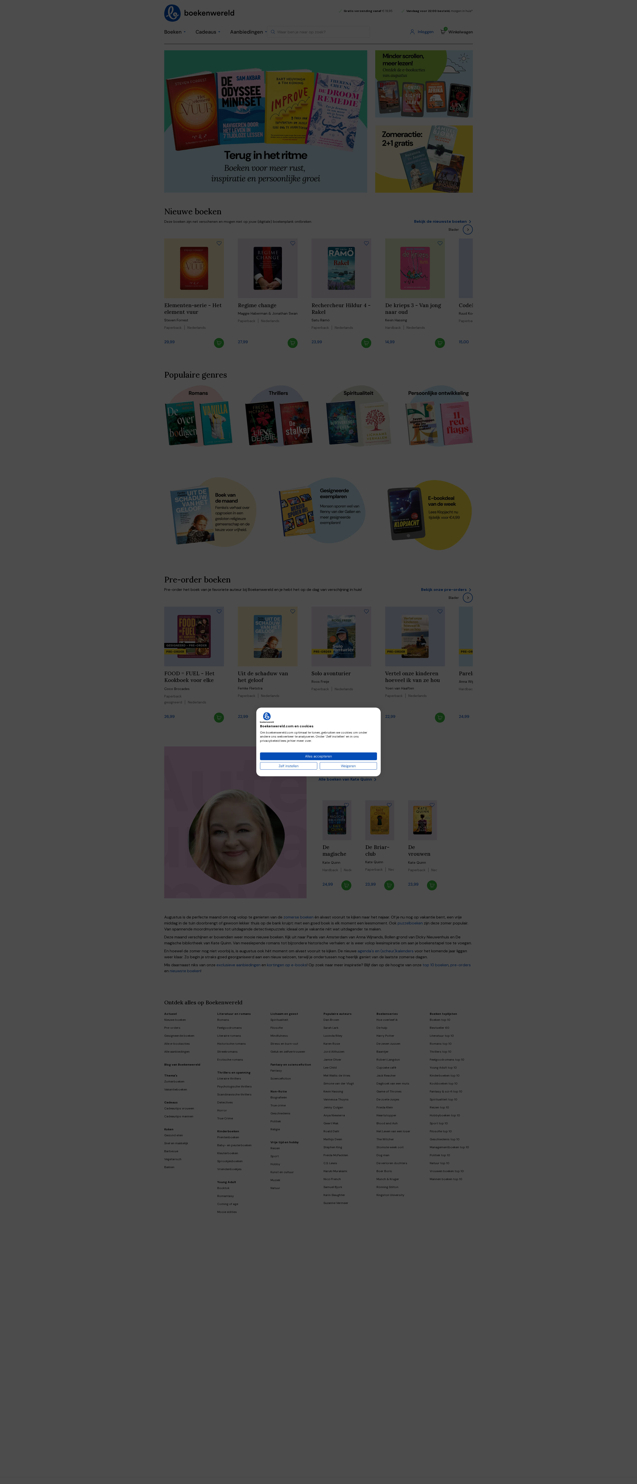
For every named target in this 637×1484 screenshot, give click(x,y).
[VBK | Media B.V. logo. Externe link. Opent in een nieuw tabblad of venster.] (267, 717)
